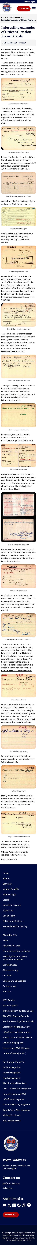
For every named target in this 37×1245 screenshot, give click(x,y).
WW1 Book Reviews (12, 1120)
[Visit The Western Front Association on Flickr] (29, 1205)
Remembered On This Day (15, 926)
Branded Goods (10, 965)
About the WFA (10, 935)
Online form (8, 1188)
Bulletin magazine (11, 1067)
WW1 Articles (9, 1000)
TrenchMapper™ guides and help (18, 1011)
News (5, 940)
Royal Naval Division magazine (17, 1088)
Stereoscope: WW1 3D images (16, 1048)
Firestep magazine (11, 1078)
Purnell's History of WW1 (14, 1094)
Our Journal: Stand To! (14, 1062)
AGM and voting (10, 970)
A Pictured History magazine (16, 1104)
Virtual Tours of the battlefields (17, 1037)
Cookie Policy (9, 915)
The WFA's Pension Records (16, 1016)
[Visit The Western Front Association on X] (10, 1205)
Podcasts (7, 991)
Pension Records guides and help (18, 1021)
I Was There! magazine (13, 1099)
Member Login (9, 894)
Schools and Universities (14, 981)
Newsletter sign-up (12, 905)
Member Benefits (11, 889)
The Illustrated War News (15, 1083)
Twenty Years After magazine (16, 1110)
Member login (29, 1)
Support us (8, 910)
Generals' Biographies (13, 1042)
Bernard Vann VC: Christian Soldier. (16, 670)
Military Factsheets (12, 1115)
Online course (9, 986)
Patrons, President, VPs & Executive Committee (15, 958)
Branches (7, 883)
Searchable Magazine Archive (16, 1026)
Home (3, 17)
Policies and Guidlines (13, 921)
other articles (21, 276)
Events (6, 878)
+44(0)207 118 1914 (11, 1183)
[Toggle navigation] (34, 9)
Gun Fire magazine (11, 1072)
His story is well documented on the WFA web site (18, 721)
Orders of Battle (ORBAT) (14, 1053)
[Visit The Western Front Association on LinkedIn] (14, 1205)
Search (6, 900)
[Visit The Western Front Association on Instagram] (24, 1205)
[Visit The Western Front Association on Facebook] (19, 1205)
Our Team (7, 975)
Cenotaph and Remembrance (17, 951)
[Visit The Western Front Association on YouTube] (5, 1205)
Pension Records (15, 17)
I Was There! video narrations (16, 1032)
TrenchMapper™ (10, 1005)
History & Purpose (11, 945)
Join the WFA (23, 8)
